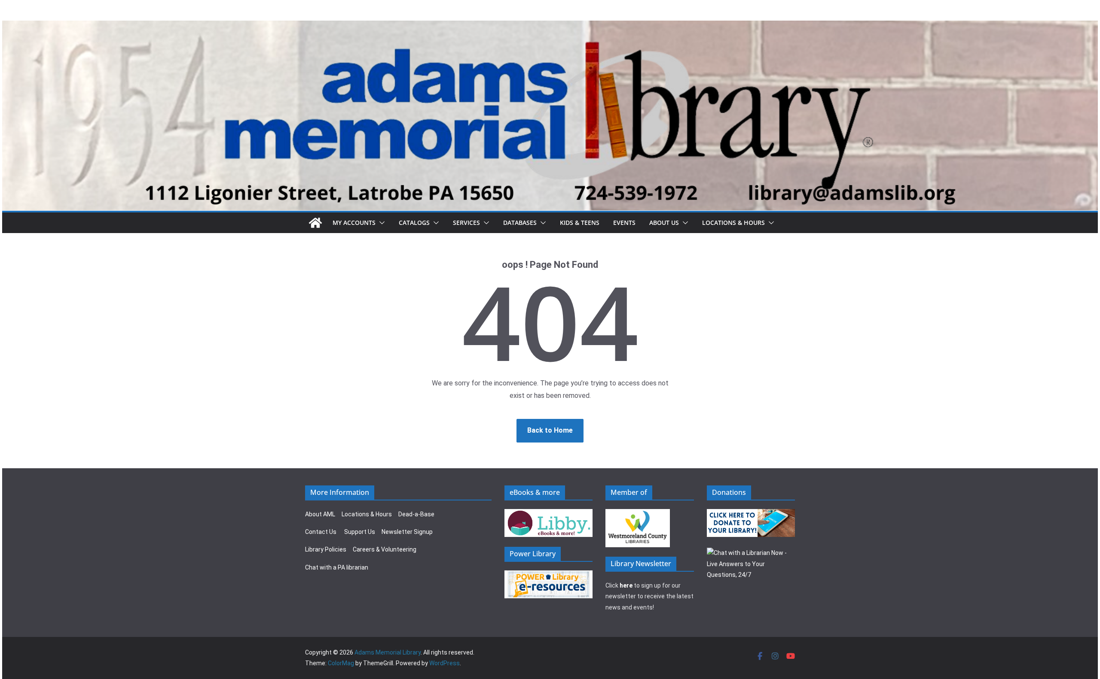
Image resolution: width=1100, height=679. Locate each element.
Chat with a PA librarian (336, 567)
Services (466, 222)
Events (624, 222)
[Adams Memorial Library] (550, 26)
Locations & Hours (367, 514)
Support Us (359, 531)
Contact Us (320, 531)
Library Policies (325, 549)
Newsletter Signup (407, 531)
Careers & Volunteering (384, 549)
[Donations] (751, 514)
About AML (320, 514)
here (626, 585)
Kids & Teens (579, 222)
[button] (380, 223)
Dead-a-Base (416, 514)
